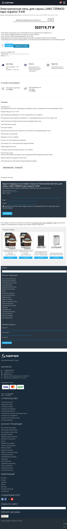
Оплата (3, 484)
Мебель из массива (7, 299)
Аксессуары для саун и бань (9, 282)
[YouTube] (12, 499)
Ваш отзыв (6, 193)
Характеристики (8, 167)
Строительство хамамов (8, 409)
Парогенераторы (6, 309)
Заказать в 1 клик (21, 46)
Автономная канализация (9, 278)
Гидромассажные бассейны (9, 287)
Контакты (4, 478)
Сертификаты (5, 491)
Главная (2, 15)
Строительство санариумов (9, 415)
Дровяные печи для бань (8, 289)
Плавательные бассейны (8, 311)
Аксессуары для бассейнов (9, 280)
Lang (7, 55)
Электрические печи (7, 317)
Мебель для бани (6, 297)
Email (4, 203)
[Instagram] (9, 499)
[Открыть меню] (64, 3)
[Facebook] (5, 499)
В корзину (9, 45)
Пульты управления (7, 313)
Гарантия (3, 482)
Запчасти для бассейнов (8, 295)
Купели (4, 291)
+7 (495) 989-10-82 (9, 370)
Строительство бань (7, 406)
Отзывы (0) (18, 167)
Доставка (4, 486)
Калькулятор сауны (6, 404)
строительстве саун (39, 223)
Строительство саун (7, 402)
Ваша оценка (6, 191)
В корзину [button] (10, 257)
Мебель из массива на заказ (9, 301)
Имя (4, 200)
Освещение (5, 307)
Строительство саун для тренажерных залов (14, 413)
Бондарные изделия (7, 284)
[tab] (8, 167)
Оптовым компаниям (7, 489)
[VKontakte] (2, 499)
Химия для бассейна (7, 315)
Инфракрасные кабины (8, 293)
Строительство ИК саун (8, 411)
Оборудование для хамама (9, 305)
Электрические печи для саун (13, 15)
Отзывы (3, 480)
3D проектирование (7, 420)
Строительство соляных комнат (10, 418)
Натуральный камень (7, 303)
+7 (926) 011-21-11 (9, 372)
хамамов (49, 223)
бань (55, 223)
